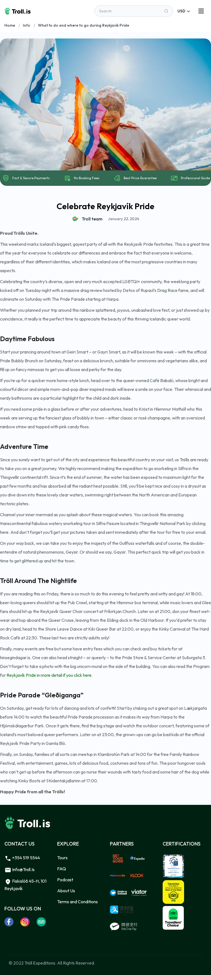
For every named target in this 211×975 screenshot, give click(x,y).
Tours (62, 857)
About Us (66, 890)
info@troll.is (23, 869)
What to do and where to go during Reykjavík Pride (83, 25)
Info (26, 25)
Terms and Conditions (77, 901)
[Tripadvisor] (41, 921)
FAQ (61, 868)
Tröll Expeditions (39, 963)
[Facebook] (9, 921)
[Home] (17, 11)
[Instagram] (25, 921)
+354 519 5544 (25, 857)
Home (9, 25)
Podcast (65, 879)
